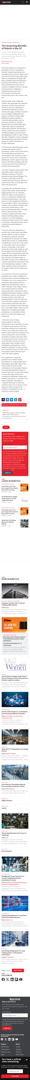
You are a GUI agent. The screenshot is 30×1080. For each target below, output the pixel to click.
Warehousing (6, 42)
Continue (15, 1076)
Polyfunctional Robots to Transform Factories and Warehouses (14, 916)
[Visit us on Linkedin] (12, 979)
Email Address (7, 444)
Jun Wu (4, 808)
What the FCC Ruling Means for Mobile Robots (9, 522)
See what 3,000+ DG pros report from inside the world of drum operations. (10, 488)
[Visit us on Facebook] (3, 979)
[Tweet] (15, 399)
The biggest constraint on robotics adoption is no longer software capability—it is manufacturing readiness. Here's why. (15, 841)
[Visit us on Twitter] (7, 979)
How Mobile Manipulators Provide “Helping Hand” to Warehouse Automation (13, 953)
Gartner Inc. (9, 920)
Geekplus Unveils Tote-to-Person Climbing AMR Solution (13, 604)
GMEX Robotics (10, 789)
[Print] (3, 399)
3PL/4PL (4, 674)
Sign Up (8, 473)
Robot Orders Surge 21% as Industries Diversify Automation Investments (15, 712)
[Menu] (26, 2)
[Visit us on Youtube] (20, 979)
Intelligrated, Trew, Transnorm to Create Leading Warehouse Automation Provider (13, 878)
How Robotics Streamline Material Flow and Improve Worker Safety (13, 785)
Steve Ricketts (7, 851)
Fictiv (7, 837)
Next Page (18, 970)
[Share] (7, 399)
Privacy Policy (18, 470)
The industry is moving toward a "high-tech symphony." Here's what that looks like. (15, 792)
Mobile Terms (7, 470)
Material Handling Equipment (11, 601)
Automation (5, 709)
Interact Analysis (10, 753)
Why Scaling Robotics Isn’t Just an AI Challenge (14, 834)
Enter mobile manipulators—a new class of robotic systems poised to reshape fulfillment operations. (15, 961)
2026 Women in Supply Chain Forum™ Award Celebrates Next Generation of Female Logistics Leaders (9, 498)
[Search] (22, 2)
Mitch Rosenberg (7, 61)
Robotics (16, 42)
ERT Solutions (9, 957)
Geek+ (7, 607)
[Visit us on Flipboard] (16, 979)
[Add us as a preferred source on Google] (19, 399)
